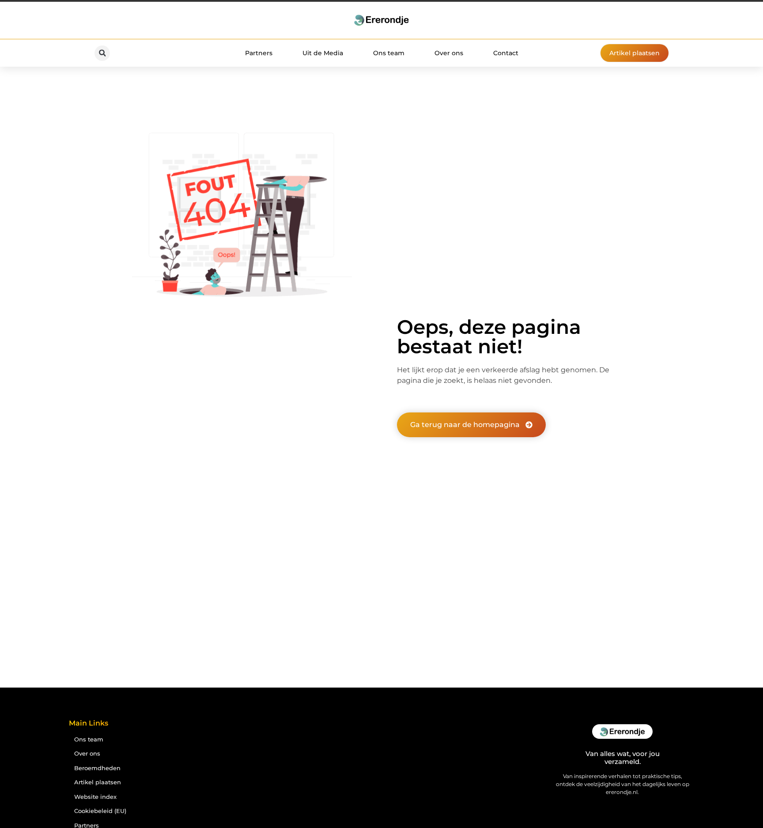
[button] (102, 53)
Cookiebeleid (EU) (100, 811)
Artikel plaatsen (97, 782)
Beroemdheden (97, 768)
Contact (505, 53)
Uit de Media (322, 53)
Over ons (448, 53)
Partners (258, 53)
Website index (95, 797)
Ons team (388, 53)
